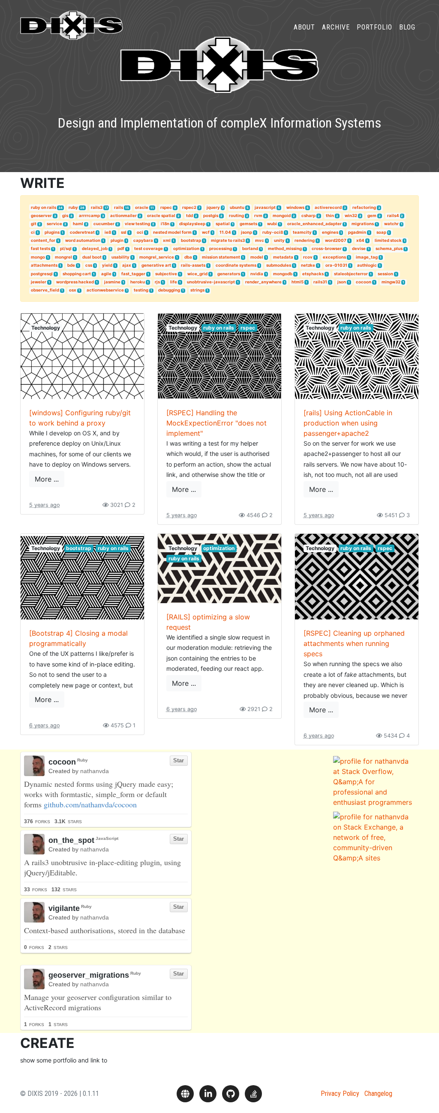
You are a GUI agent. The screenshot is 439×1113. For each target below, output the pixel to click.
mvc (259, 240)
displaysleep (192, 223)
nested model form (172, 232)
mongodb (282, 273)
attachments (44, 265)
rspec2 (189, 207)
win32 (351, 215)
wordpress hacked (75, 282)
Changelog (378, 1093)
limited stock (388, 240)
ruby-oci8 (272, 232)
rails (118, 207)
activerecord (328, 207)
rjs (157, 282)
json (341, 282)
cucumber (103, 223)
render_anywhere (263, 282)
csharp (308, 215)
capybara (143, 240)
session (385, 273)
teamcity (302, 232)
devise (359, 248)
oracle (141, 207)
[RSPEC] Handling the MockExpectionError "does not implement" (216, 422)
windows (295, 207)
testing (141, 290)
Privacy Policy (340, 1093)
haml (78, 223)
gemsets (248, 223)
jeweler (38, 282)
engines (330, 232)
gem (371, 215)
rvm (258, 215)
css (88, 265)
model (256, 257)
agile (106, 273)
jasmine (112, 282)
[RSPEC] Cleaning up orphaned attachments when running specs (354, 643)
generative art (156, 265)
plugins (52, 232)
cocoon (363, 282)
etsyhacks (313, 273)
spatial (223, 223)
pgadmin (357, 232)
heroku (137, 282)
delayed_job (95, 248)
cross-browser (327, 248)
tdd (189, 215)
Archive (336, 27)
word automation (82, 240)
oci (140, 232)
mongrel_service (156, 257)
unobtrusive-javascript (211, 282)
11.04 (225, 232)
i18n (165, 223)
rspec (166, 207)
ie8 (108, 232)
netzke (308, 265)
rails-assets (193, 265)
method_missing (285, 248)
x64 (360, 240)
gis (65, 215)
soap (381, 232)
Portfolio (374, 27)
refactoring (364, 207)
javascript (265, 207)
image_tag (367, 257)
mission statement (221, 257)
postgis (210, 215)
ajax (126, 265)
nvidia (256, 273)
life (173, 282)
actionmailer (123, 215)
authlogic (367, 265)
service (54, 223)
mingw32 (391, 282)
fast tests (40, 248)
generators (228, 273)
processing (220, 248)
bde (71, 265)
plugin (117, 240)
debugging (169, 290)
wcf (206, 232)
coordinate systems (236, 265)
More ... (47, 479)
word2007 (335, 240)
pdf (120, 248)
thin (330, 215)
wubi (272, 223)
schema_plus (389, 248)
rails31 (320, 282)
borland (250, 248)
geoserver (41, 215)
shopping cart (77, 273)
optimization (186, 248)
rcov (308, 257)
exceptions (334, 257)
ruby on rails (43, 207)
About (304, 27)
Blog (407, 27)
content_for (43, 240)
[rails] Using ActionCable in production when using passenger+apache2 (348, 422)
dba (188, 257)
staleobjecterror (351, 273)
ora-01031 (336, 265)
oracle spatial (161, 215)
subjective (166, 273)
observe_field (45, 290)
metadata (283, 257)
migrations (363, 223)
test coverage (148, 248)
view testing (137, 223)
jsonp (246, 232)
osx (72, 290)
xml (167, 240)
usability (120, 257)
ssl (123, 232)
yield (107, 265)
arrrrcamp (89, 215)
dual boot (92, 257)
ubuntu (237, 207)
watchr (391, 223)
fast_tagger (133, 273)
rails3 (96, 207)
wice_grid (197, 273)
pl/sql (66, 248)
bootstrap (191, 240)
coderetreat (82, 232)
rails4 (393, 215)
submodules (278, 265)
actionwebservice (105, 290)
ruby (73, 207)
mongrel (63, 257)
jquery (213, 207)
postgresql (42, 273)
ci (33, 232)
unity (279, 240)
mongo (38, 257)
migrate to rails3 (228, 240)
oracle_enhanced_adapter (314, 223)
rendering (305, 240)
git (33, 223)
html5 (298, 282)
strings (197, 290)
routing (236, 215)
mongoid (282, 215)
